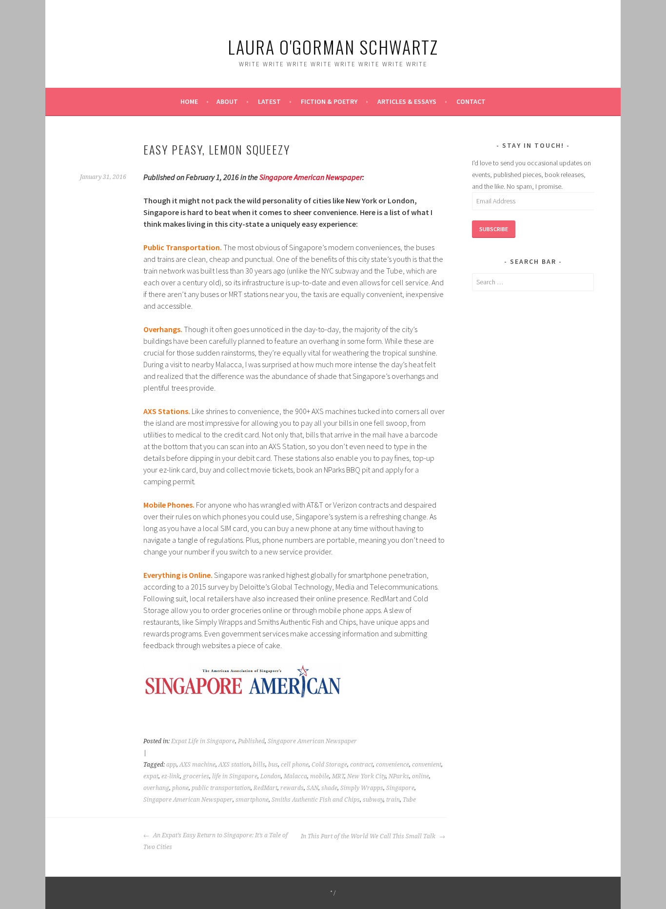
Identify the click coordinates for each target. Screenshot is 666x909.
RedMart (265, 788)
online (420, 776)
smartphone (252, 799)
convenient (426, 764)
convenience (392, 764)
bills (259, 764)
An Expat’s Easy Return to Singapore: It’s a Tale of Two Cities (215, 841)
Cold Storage (329, 764)
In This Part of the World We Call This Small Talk (369, 836)
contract (361, 764)
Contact (471, 101)
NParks (399, 776)
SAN (312, 788)
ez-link (170, 776)
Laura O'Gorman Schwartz (333, 46)
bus (273, 764)
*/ (333, 892)
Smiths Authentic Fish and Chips (316, 799)
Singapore (400, 788)
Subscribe (493, 229)
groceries (196, 776)
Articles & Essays (406, 101)
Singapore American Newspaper (310, 177)
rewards (292, 788)
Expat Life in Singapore (203, 741)
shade (329, 788)
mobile (319, 776)
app (171, 764)
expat (150, 776)
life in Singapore (234, 776)
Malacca (295, 776)
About (227, 101)
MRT (338, 776)
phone (180, 788)
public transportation (221, 788)
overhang (156, 788)
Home (189, 101)
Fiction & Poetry (329, 101)
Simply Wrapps (361, 788)
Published (251, 741)
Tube (409, 799)
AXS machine (197, 764)
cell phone (295, 764)
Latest (269, 101)
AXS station (234, 764)
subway (373, 799)
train (393, 799)
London (270, 776)
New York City (366, 776)
